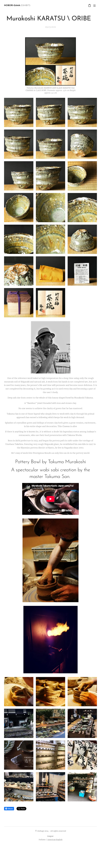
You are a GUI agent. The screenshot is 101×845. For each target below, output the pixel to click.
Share (10, 809)
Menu (94, 5)
